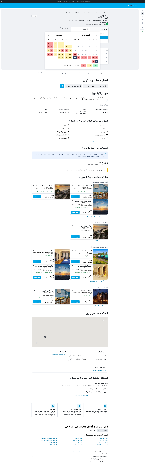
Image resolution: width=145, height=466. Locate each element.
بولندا (99, 12)
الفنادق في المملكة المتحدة (102, 444)
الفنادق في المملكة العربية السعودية (49, 438)
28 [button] (78, 58)
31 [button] (93, 61)
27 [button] (82, 58)
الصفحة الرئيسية (105, 12)
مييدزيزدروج (77, 12)
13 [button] (82, 50)
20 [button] (82, 54)
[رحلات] (142, 27)
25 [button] (89, 58)
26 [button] (86, 58)
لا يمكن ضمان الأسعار (76, 451)
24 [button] (93, 58)
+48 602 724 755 (103, 22)
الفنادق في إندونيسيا (77, 440)
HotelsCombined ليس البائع (100, 456)
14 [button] (78, 50)
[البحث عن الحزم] (142, 19)
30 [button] (96, 61)
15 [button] (75, 50)
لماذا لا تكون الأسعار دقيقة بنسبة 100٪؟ (97, 462)
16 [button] (96, 54)
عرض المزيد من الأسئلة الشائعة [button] (81, 395)
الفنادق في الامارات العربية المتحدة (49, 440)
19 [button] (86, 54)
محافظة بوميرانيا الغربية (88, 12)
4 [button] (89, 47)
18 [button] (89, 54)
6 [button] (82, 47)
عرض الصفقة (75, 196)
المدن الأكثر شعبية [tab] (91, 430)
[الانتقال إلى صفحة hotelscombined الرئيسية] (134, 5)
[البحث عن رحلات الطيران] (142, 10)
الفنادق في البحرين (103, 442)
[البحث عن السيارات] (142, 16)
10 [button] (93, 50)
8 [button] (62, 47)
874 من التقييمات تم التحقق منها (94, 24)
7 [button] (78, 47)
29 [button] (75, 58)
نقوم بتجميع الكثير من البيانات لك (99, 459)
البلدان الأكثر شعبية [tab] (102, 430)
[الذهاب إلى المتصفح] (142, 23)
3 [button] (55, 43)
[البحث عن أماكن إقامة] (142, 13)
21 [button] (78, 54)
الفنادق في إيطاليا (78, 444)
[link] (97, 215)
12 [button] (86, 50)
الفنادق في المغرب (103, 438)
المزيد (106, 101)
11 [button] (89, 50)
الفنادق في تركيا (104, 440)
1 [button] (62, 43)
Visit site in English (62, 1)
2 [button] (96, 47)
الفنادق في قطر (78, 438)
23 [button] (96, 58)
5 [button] (48, 43)
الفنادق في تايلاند (53, 444)
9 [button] (96, 50)
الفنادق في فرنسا (53, 442)
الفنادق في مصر (78, 442)
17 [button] (93, 54)
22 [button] (75, 54)
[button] (1, 1)
